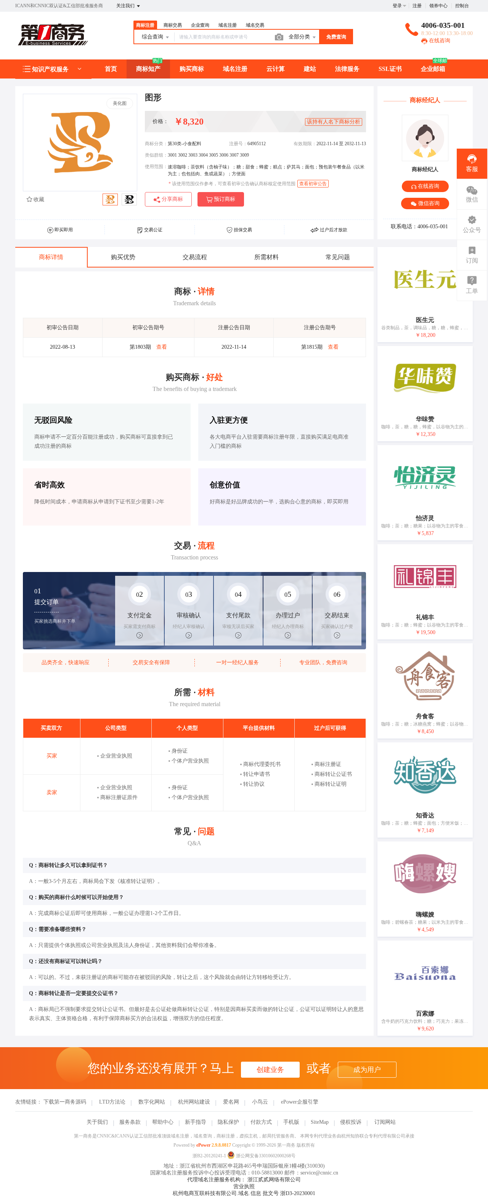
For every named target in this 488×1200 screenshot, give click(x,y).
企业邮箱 (433, 69)
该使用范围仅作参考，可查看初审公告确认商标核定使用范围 (232, 183)
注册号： (238, 143)
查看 (161, 347)
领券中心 (438, 5)
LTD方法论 (112, 1102)
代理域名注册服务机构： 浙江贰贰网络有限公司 (244, 1179)
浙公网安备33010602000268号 (265, 1155)
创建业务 (270, 1069)
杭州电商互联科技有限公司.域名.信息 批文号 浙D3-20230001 (244, 1193)
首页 (111, 69)
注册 (417, 5)
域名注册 (235, 69)
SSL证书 (390, 69)
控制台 (462, 5)
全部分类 (300, 37)
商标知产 (148, 69)
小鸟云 (260, 1102)
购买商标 (192, 69)
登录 (397, 5)
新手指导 (195, 1122)
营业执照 (244, 1186)
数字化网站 (151, 1102)
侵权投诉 (350, 1122)
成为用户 (367, 1069)
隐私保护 (228, 1122)
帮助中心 (162, 1122)
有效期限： (305, 143)
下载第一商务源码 (64, 1102)
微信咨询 (428, 203)
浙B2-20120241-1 (209, 1155)
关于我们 (97, 1122)
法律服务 (347, 69)
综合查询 (153, 37)
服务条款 (130, 1122)
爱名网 (231, 1102)
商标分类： (156, 143)
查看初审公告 (313, 183)
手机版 (291, 1122)
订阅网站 (385, 1122)
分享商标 (171, 199)
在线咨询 (438, 40)
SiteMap (320, 1122)
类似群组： (156, 155)
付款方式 (261, 1122)
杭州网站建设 (194, 1102)
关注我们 (126, 5)
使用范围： (156, 166)
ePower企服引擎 (299, 1102)
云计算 (275, 69)
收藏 (38, 199)
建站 (310, 69)
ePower (203, 1145)
